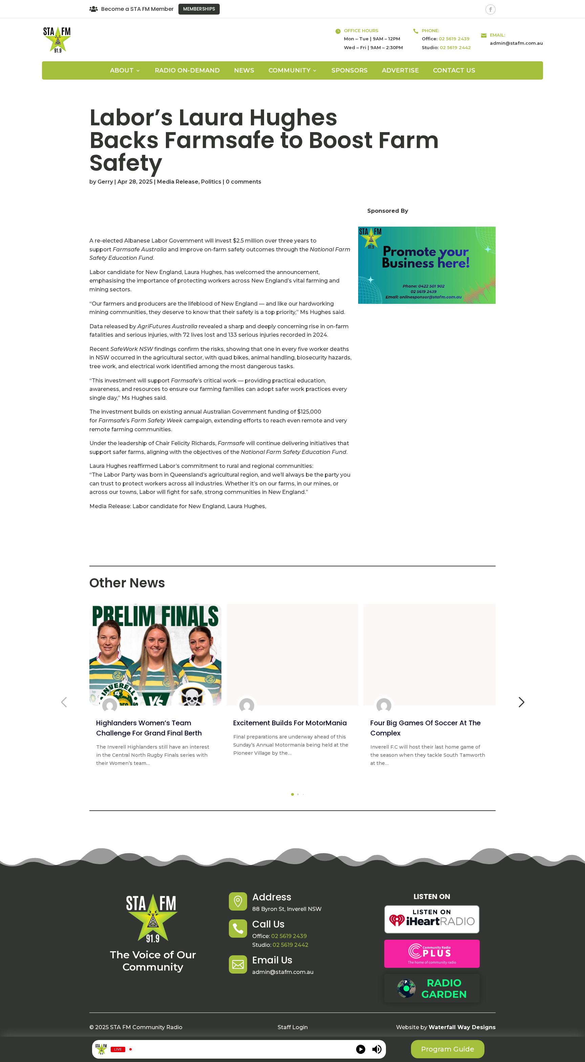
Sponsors (349, 71)
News (244, 71)
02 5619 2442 (455, 47)
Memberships (199, 8)
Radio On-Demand (187, 71)
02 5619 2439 (454, 38)
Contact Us (454, 71)
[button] (292, 794)
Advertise (400, 71)
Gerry (105, 182)
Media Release (177, 182)
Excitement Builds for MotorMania (290, 723)
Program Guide (447, 1049)
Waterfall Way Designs (462, 1027)
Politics (211, 182)
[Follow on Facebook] (490, 9)
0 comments (243, 182)
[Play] (360, 1049)
